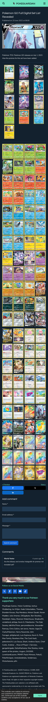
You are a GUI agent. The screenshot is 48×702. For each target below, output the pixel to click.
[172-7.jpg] (18, 412)
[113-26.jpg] (7, 197)
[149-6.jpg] (7, 335)
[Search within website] (3, 3)
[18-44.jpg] (40, 166)
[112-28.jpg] (40, 181)
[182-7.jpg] (40, 442)
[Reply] (43, 558)
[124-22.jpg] (40, 227)
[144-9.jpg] (40, 303)
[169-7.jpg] (29, 396)
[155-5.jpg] (18, 351)
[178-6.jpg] (40, 427)
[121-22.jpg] (7, 227)
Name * (5, 504)
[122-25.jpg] (18, 227)
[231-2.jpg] (9, 116)
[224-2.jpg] (38, 72)
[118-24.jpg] (18, 212)
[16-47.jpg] (18, 166)
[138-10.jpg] (18, 288)
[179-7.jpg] (7, 442)
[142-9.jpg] (18, 303)
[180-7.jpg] (18, 442)
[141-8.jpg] (7, 303)
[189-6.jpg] (29, 473)
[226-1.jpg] (24, 86)
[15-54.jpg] (7, 166)
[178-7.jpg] (9, 72)
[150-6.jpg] (18, 335)
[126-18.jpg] (18, 242)
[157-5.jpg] (29, 351)
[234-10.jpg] (9, 131)
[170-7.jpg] (40, 396)
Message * (6, 526)
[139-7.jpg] (29, 288)
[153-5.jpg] (40, 335)
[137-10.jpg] (7, 288)
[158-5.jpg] (40, 351)
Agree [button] (40, 695)
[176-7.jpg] (18, 427)
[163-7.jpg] (7, 381)
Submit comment (10, 543)
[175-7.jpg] (7, 427)
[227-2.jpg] (38, 86)
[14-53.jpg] (40, 151)
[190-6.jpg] (40, 473)
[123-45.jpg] (29, 227)
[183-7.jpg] (7, 457)
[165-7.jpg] (29, 381)
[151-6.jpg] (29, 335)
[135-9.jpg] (29, 273)
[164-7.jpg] (18, 381)
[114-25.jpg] (18, 197)
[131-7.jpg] (29, 258)
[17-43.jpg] (29, 166)
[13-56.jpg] (29, 151)
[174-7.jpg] (40, 412)
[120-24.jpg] (40, 212)
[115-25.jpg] (29, 197)
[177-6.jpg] (29, 427)
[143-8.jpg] (29, 303)
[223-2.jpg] (24, 72)
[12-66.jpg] (18, 151)
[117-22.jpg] (7, 212)
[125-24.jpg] (7, 242)
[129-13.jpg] (7, 258)
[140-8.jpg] (40, 288)
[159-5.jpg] (7, 366)
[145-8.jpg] (7, 319)
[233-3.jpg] (38, 116)
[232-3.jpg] (24, 116)
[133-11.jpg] (7, 273)
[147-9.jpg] (29, 319)
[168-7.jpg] (18, 396)
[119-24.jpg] (29, 212)
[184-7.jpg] (18, 457)
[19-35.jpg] (7, 181)
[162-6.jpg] (40, 366)
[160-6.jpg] (18, 366)
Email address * (8, 515)
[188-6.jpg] (18, 473)
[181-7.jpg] (29, 442)
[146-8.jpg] (18, 319)
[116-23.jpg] (40, 197)
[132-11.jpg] (40, 258)
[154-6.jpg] (7, 351)
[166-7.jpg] (40, 381)
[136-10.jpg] (40, 273)
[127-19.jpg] (29, 242)
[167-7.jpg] (7, 396)
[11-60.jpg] (7, 151)
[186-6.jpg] (40, 457)
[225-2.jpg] (9, 86)
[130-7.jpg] (18, 258)
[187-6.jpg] (7, 473)
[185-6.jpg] (29, 457)
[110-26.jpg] (18, 181)
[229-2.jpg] (24, 101)
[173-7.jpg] (29, 412)
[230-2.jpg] (38, 101)
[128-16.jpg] (40, 242)
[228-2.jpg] (9, 101)
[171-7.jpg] (7, 412)
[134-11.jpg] (18, 273)
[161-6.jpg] (29, 366)
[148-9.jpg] (40, 319)
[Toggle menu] (44, 3)
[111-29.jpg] (29, 181)
